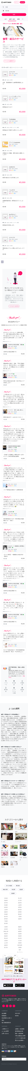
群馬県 (6, 918)
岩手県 (6, 902)
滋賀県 (20, 918)
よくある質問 (5, 1031)
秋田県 (6, 907)
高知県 (20, 929)
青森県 (6, 900)
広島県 (6, 940)
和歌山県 (6, 931)
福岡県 (20, 931)
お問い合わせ (5, 1033)
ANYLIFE (17, 1013)
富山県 (20, 898)
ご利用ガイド (5, 1029)
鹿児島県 (20, 945)
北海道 (6, 898)
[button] (6, 683)
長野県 (20, 907)
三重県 (20, 916)
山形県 (6, 909)
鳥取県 (6, 933)
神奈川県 (5, 889)
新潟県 (6, 923)
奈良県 (6, 929)
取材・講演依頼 (19, 1033)
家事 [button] (18, 19)
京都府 (13, 893)
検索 (14, 14)
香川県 (6, 947)
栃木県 (6, 916)
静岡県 (20, 912)
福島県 (6, 912)
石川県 (20, 900)
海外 (20, 949)
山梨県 (20, 905)
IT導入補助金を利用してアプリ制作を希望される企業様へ (20, 1038)
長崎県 (20, 936)
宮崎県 (20, 943)
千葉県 (6, 921)
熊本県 (20, 938)
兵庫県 (6, 926)
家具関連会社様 (19, 1031)
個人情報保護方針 (6, 1022)
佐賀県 (20, 933)
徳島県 (6, 945)
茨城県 (6, 914)
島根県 (6, 936)
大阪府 (21, 889)
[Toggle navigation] (26, 2)
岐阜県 (20, 909)
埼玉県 (13, 889)
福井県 (20, 902)
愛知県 (20, 914)
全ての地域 (9, 885)
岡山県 (6, 938)
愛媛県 (20, 926)
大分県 (20, 940)
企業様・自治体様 (19, 1029)
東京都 (18, 885)
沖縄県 (20, 947)
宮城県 (6, 905)
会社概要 (4, 1013)
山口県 (6, 943)
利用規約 (4, 1015)
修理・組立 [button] (12, 19)
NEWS (17, 1015)
